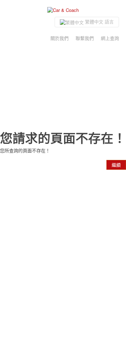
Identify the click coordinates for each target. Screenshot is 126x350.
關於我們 (59, 38)
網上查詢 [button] (110, 38)
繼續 (116, 164)
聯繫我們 (85, 38)
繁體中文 (99, 21)
